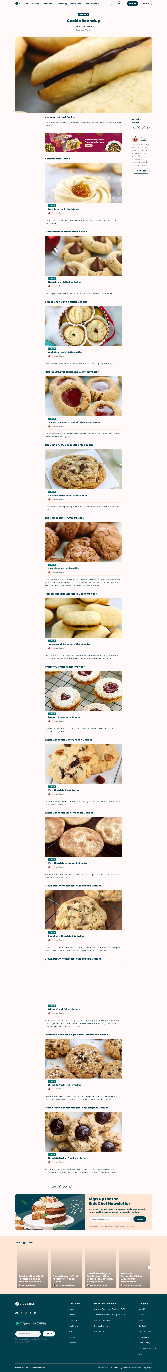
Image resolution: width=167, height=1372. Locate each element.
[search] (112, 3)
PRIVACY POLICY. (22, 1342)
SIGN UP (132, 3)
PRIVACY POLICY (126, 1226)
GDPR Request (102, 1367)
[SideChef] (25, 1305)
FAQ (140, 1354)
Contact (142, 1326)
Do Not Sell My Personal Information (125, 1367)
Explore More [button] (75, 3)
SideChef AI (99, 1331)
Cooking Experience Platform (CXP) (109, 1309)
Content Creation (102, 1320)
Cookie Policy (144, 1342)
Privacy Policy (144, 1337)
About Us (142, 1309)
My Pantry (62, 3)
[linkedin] (35, 1313)
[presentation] (149, 1267)
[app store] (40, 1323)
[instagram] (25, 1313)
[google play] (23, 1323)
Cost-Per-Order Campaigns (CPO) (109, 1314)
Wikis (71, 1331)
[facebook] (30, 1313)
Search (72, 1337)
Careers (141, 1314)
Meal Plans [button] (48, 3)
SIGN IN (146, 3)
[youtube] (16, 1313)
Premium (72, 1342)
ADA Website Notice (147, 1348)
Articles (72, 1314)
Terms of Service (145, 1331)
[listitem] (31, 1267)
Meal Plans (73, 1326)
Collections (73, 1320)
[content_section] (83, 142)
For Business (91, 3)
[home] (22, 3)
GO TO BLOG (142, 171)
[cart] (119, 3)
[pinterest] (21, 1313)
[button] (133, 127)
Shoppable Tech (101, 1326)
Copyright (147, 1367)
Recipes (72, 1309)
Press (140, 1320)
